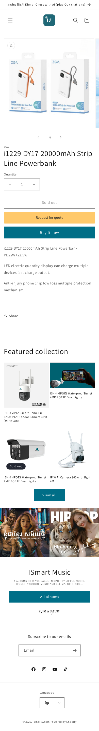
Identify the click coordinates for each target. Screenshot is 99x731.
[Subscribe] (74, 650)
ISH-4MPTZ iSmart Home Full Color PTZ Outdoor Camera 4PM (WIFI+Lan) (25, 417)
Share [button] (13, 316)
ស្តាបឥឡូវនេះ (49, 611)
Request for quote (49, 217)
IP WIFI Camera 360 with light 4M (70, 479)
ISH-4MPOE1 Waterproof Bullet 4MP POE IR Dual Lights (71, 395)
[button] (10, 20)
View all (49, 495)
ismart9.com (41, 721)
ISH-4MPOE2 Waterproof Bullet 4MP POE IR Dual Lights (25, 479)
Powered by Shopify (64, 721)
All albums (49, 596)
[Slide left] (38, 137)
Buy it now (49, 232)
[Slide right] (60, 137)
